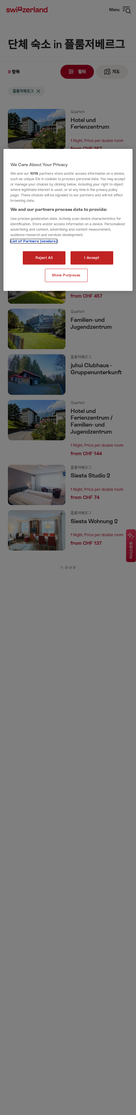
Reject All (44, 258)
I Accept (91, 258)
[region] (68, 220)
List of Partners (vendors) (33, 241)
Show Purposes (66, 275)
